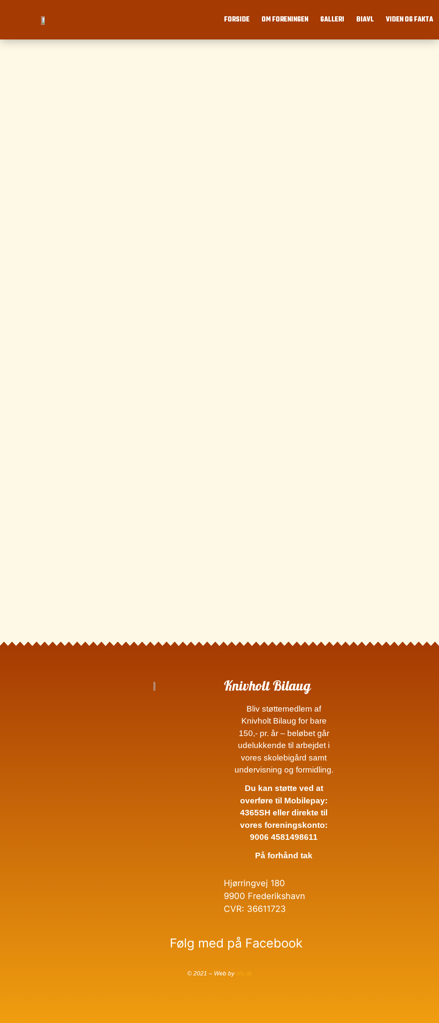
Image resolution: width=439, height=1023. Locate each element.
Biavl (365, 20)
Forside (237, 20)
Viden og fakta (409, 20)
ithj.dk (244, 973)
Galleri (332, 20)
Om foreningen (285, 20)
